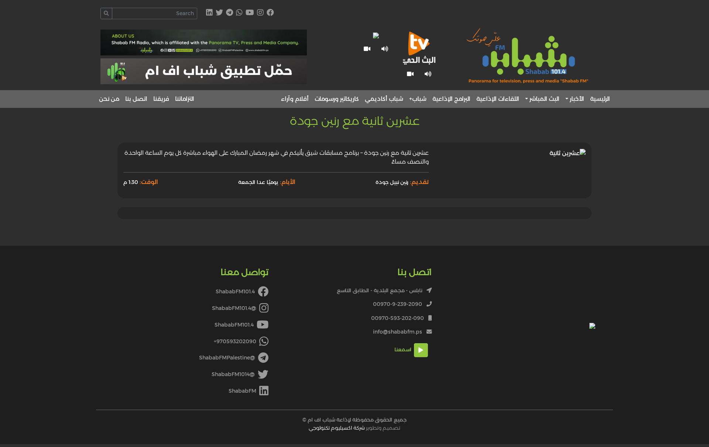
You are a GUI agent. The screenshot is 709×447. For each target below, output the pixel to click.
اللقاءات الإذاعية (497, 98)
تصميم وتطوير (354, 427)
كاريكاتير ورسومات (337, 98)
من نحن (109, 98)
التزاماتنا (184, 98)
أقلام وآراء (295, 98)
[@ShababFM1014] (219, 13)
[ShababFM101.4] (270, 13)
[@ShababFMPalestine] (229, 13)
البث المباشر (544, 98)
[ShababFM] (209, 13)
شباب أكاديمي (384, 98)
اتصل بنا (136, 98)
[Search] (106, 13)
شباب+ (418, 98)
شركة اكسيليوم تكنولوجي (337, 427)
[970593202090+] (239, 13)
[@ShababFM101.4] (260, 13)
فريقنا (161, 98)
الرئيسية (600, 98)
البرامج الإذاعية (451, 98)
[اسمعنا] (428, 74)
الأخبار (577, 98)
